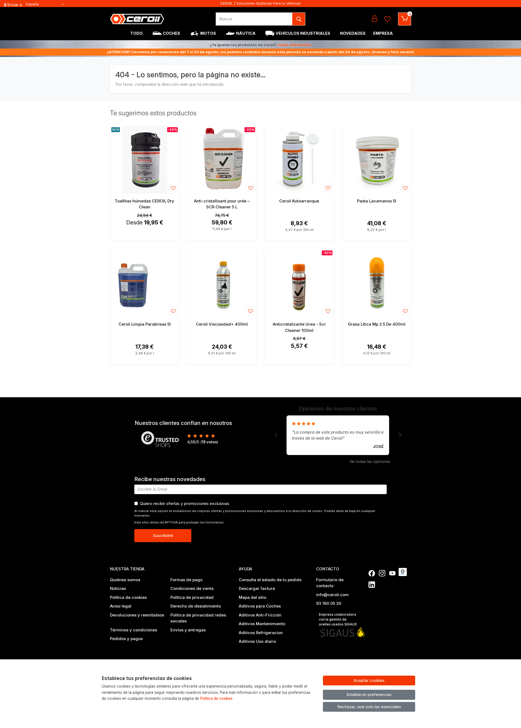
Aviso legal (120, 606)
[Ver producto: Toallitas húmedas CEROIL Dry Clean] (144, 160)
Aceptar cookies (369, 680)
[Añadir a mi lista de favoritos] (173, 187)
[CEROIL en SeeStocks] (403, 572)
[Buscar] (298, 19)
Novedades (353, 33)
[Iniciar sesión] (374, 19)
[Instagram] (382, 573)
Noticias (118, 588)
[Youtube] (392, 573)
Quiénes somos (125, 579)
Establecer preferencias (369, 694)
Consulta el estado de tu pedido (270, 579)
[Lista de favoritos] (387, 19)
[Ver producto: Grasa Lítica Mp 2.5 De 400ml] (376, 283)
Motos (208, 33)
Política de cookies (128, 597)
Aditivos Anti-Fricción (260, 615)
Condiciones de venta (192, 588)
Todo (136, 33)
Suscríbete (163, 535)
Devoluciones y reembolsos (137, 615)
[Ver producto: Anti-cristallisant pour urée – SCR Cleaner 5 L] (221, 160)
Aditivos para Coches (260, 606)
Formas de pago (186, 579)
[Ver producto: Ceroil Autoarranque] (299, 160)
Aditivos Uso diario (257, 641)
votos (209, 442)
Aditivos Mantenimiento (262, 623)
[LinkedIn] (372, 584)
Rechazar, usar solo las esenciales (369, 706)
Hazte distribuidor (295, 45)
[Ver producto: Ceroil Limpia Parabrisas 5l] (144, 283)
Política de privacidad (192, 597)
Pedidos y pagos (126, 638)
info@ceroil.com (332, 594)
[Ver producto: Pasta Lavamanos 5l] (376, 160)
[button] (276, 435)
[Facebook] (372, 573)
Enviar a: (15, 5)
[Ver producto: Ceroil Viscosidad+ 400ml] (221, 283)
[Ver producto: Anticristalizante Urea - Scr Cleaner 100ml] (299, 283)
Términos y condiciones (133, 629)
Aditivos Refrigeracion (261, 632)
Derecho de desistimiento (195, 606)
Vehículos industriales (303, 33)
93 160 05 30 (328, 603)
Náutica (246, 33)
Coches (171, 33)
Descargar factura (257, 588)
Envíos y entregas (188, 629)
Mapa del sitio (252, 597)
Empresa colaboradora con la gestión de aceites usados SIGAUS (338, 619)
